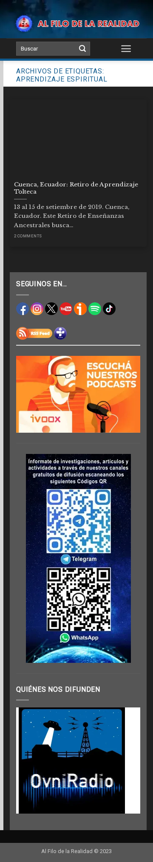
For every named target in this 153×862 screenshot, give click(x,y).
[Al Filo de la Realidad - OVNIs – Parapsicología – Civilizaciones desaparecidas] (76, 23)
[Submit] (82, 49)
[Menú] (126, 48)
